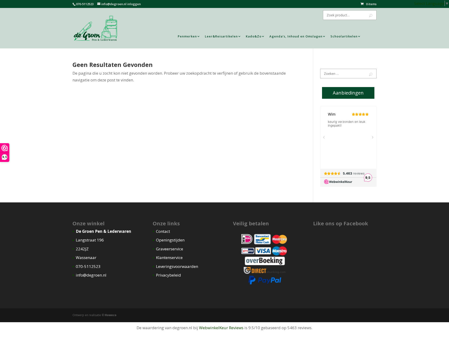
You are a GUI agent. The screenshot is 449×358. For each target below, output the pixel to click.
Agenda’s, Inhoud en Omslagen (295, 36)
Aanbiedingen (348, 93)
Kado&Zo (253, 36)
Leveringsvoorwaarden (177, 266)
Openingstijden (170, 240)
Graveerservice (169, 249)
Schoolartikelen (344, 36)
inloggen (134, 4)
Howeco (110, 315)
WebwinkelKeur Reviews (221, 327)
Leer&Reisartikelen (221, 36)
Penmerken (187, 36)
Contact (163, 231)
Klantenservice (169, 257)
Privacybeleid (168, 275)
